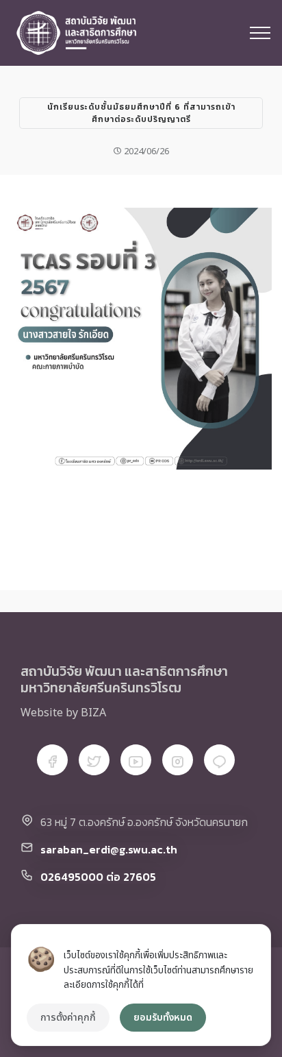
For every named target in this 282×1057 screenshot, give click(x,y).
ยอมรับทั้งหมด (162, 1017)
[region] (141, 985)
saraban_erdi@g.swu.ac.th (108, 849)
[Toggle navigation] (260, 33)
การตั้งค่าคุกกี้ (68, 1017)
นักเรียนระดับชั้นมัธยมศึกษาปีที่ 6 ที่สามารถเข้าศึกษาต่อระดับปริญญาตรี (141, 113)
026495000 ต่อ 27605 (98, 876)
